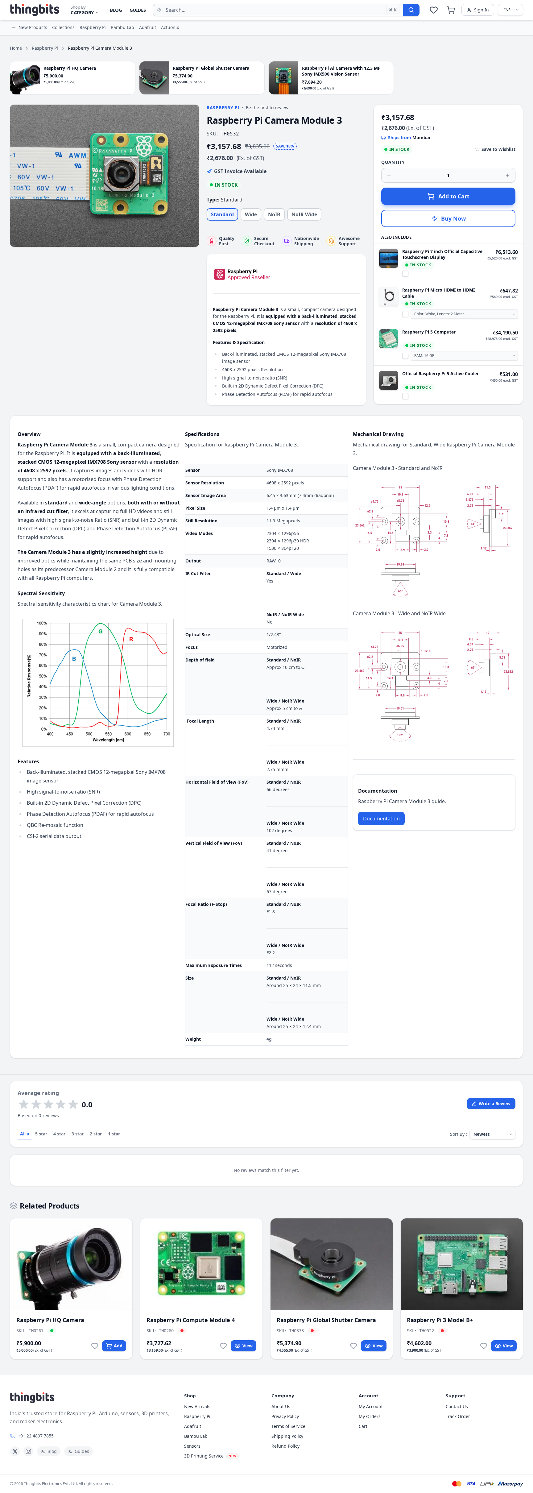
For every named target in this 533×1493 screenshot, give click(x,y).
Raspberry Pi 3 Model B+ (440, 1320)
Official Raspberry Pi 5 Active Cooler (440, 373)
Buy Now (453, 218)
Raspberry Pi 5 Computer (429, 332)
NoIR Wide (304, 214)
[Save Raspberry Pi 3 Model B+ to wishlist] (484, 1346)
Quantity (393, 162)
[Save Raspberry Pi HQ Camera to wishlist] (95, 1346)
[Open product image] (104, 176)
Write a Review (494, 1103)
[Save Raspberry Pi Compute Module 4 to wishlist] (223, 1346)
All (24, 1134)
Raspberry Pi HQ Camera (50, 1320)
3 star (78, 1134)
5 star (41, 1134)
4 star (59, 1134)
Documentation (381, 818)
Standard (222, 214)
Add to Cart (453, 196)
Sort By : (458, 1134)
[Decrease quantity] (389, 175)
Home (16, 48)
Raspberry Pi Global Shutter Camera (326, 1320)
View (247, 1346)
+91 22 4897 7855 (36, 1436)
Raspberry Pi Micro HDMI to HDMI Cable (438, 293)
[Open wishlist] (433, 10)
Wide (251, 214)
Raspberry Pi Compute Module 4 (191, 1320)
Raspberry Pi (45, 48)
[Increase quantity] (507, 175)
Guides (138, 10)
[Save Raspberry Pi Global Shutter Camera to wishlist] (353, 1346)
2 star (96, 1134)
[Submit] (411, 10)
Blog (116, 10)
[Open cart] (451, 10)
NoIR (274, 214)
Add (118, 1346)
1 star (114, 1134)
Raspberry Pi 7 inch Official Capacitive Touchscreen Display (442, 254)
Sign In (481, 10)
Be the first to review (267, 107)
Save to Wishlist (498, 149)
